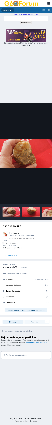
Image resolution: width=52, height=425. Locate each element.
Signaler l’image (11, 255)
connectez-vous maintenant (37, 342)
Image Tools (41, 199)
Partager (13, 322)
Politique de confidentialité (30, 418)
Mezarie (16, 233)
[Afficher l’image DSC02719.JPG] (11, 212)
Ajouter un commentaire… (16, 355)
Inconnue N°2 (10, 267)
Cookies (33, 421)
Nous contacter (21, 421)
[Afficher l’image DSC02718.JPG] (31, 212)
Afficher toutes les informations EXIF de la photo (26, 310)
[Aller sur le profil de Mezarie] (5, 234)
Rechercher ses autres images (21, 238)
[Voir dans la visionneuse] (26, 153)
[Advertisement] (26, 74)
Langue (12, 418)
